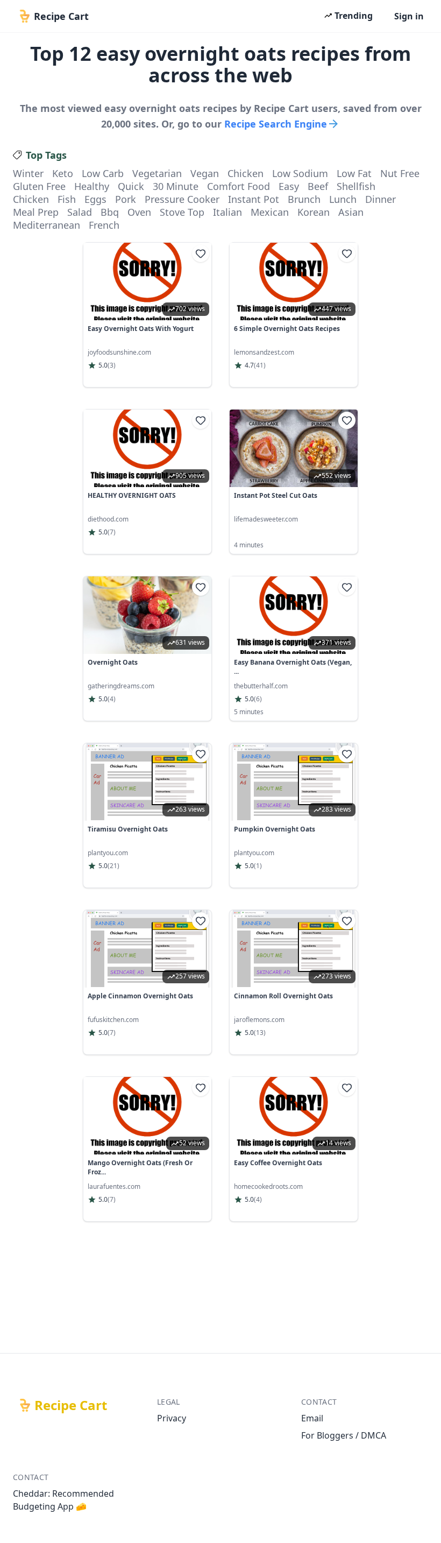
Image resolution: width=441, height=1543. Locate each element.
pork (125, 199)
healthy (91, 186)
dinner (380, 199)
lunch (343, 199)
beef (318, 186)
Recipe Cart (70, 1405)
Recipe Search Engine (275, 123)
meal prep (36, 212)
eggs (95, 199)
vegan (204, 173)
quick (131, 186)
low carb (103, 173)
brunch (304, 199)
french (104, 225)
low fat (354, 173)
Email (312, 1418)
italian (227, 212)
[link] (147, 315)
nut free (399, 173)
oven (139, 212)
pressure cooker (182, 199)
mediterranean (46, 225)
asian (351, 212)
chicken (245, 173)
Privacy (171, 1418)
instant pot (253, 199)
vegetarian (157, 173)
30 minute (175, 186)
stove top (182, 212)
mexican (270, 212)
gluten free (39, 186)
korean (313, 212)
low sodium (300, 173)
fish (67, 199)
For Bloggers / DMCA (343, 1435)
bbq (110, 212)
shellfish (356, 186)
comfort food (238, 186)
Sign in (409, 16)
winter (28, 173)
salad (79, 212)
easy (289, 186)
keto (62, 173)
